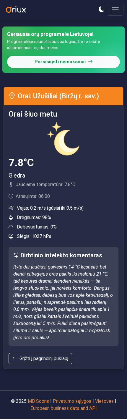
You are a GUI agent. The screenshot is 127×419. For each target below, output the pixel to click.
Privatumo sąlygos (72, 401)
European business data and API (63, 408)
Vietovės (104, 401)
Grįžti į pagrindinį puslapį (43, 358)
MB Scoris (38, 401)
